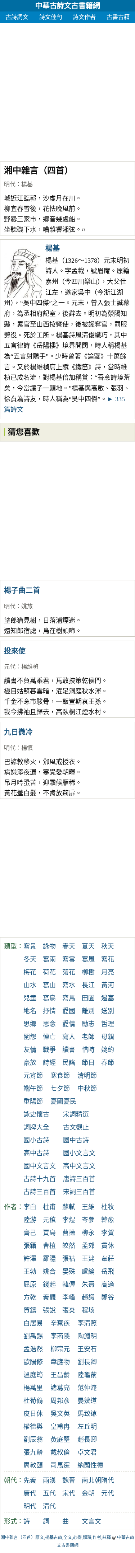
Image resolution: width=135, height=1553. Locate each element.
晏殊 (68, 1271)
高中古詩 (36, 1153)
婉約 (107, 1049)
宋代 (68, 1493)
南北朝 (91, 1480)
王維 (88, 1207)
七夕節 (60, 1088)
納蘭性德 (90, 1465)
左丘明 (87, 1426)
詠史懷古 (36, 1114)
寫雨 (49, 959)
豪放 (29, 1062)
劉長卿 (87, 1362)
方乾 (29, 1297)
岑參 (88, 1220)
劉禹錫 (33, 1336)
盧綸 (88, 1271)
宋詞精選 (76, 1114)
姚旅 (27, 606)
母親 (107, 1036)
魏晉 (68, 1480)
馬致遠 (87, 1413)
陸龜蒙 (87, 1375)
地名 (29, 1011)
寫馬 (68, 998)
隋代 (107, 1480)
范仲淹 (87, 1387)
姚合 (49, 1271)
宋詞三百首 (79, 1192)
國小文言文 (79, 1153)
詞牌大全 (36, 1127)
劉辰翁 (33, 1439)
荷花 (49, 972)
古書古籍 (118, 17)
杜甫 (49, 1207)
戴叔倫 (60, 1452)
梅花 (29, 972)
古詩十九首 (39, 1179)
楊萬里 (33, 1387)
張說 (49, 1310)
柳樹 (88, 972)
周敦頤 (33, 1465)
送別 (107, 1011)
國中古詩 (76, 1140)
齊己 (29, 1232)
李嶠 (68, 1297)
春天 (68, 946)
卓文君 (87, 1452)
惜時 (88, 1049)
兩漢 (49, 1480)
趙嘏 (88, 1297)
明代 (9, 184)
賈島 (49, 1232)
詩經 (49, 1062)
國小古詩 (36, 1140)
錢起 (49, 1284)
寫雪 (68, 959)
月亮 (107, 972)
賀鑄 (29, 1310)
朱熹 (88, 1284)
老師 (88, 1036)
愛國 (68, 1011)
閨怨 (29, 1036)
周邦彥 (60, 1400)
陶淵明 (87, 1336)
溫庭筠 (33, 1375)
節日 (88, 1062)
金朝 (88, 1493)
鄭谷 (107, 1297)
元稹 (49, 1220)
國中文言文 (39, 1166)
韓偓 (68, 1284)
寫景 (29, 946)
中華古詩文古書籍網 (67, 6)
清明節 (87, 1075)
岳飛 (107, 1271)
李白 (29, 1207)
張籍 (29, 1245)
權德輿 (33, 1426)
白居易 (33, 1323)
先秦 (29, 1480)
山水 (29, 985)
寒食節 (60, 1075)
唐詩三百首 (79, 1179)
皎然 (68, 1245)
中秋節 (87, 1088)
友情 (29, 1049)
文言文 (91, 1521)
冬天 (29, 959)
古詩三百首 (39, 1192)
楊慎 (27, 748)
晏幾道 (87, 1400)
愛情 (68, 1024)
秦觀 (49, 1297)
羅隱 (49, 1258)
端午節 (33, 1088)
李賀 (107, 1232)
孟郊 (88, 1245)
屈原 (29, 1284)
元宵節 (33, 1075)
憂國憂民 (63, 1101)
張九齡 (33, 1452)
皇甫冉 (60, 1426)
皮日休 (33, 1413)
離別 (88, 1011)
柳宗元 (60, 1349)
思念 (49, 1024)
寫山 (49, 985)
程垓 (88, 1310)
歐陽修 (33, 1362)
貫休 (107, 1245)
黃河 (107, 985)
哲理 (107, 1024)
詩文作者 (84, 17)
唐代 (29, 1493)
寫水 (68, 985)
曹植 (49, 1245)
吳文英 (60, 1413)
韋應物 (60, 1362)
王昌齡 (60, 1375)
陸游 (29, 1220)
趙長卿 (87, 1439)
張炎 (68, 1310)
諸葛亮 (60, 1387)
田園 (88, 998)
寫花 (107, 959)
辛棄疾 (60, 1323)
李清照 (87, 1323)
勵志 (88, 1024)
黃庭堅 (60, 1439)
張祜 (68, 1258)
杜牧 (107, 1207)
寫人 (68, 1036)
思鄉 (29, 1024)
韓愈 (107, 1220)
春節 (107, 1062)
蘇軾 (68, 1207)
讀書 (68, 1049)
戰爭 (49, 1049)
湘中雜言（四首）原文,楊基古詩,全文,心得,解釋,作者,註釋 (56, 1537)
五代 (49, 1493)
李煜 (68, 1220)
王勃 (29, 1271)
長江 (88, 985)
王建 (88, 1258)
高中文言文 (79, 1166)
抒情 (49, 1011)
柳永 (88, 1232)
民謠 (68, 1062)
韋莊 (107, 1258)
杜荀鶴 (33, 1400)
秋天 (107, 946)
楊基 (27, 184)
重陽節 (33, 1101)
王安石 (87, 1349)
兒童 (29, 998)
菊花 (68, 972)
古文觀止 (76, 1127)
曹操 (68, 1232)
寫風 (88, 959)
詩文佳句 (50, 17)
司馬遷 (60, 1465)
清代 (49, 1506)
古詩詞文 (16, 17)
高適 (107, 1284)
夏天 (88, 946)
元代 (9, 667)
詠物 (49, 946)
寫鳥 (49, 998)
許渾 (29, 1258)
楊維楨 (30, 667)
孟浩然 (33, 1349)
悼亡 (49, 1036)
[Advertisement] (67, 90)
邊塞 (107, 998)
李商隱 (60, 1336)
